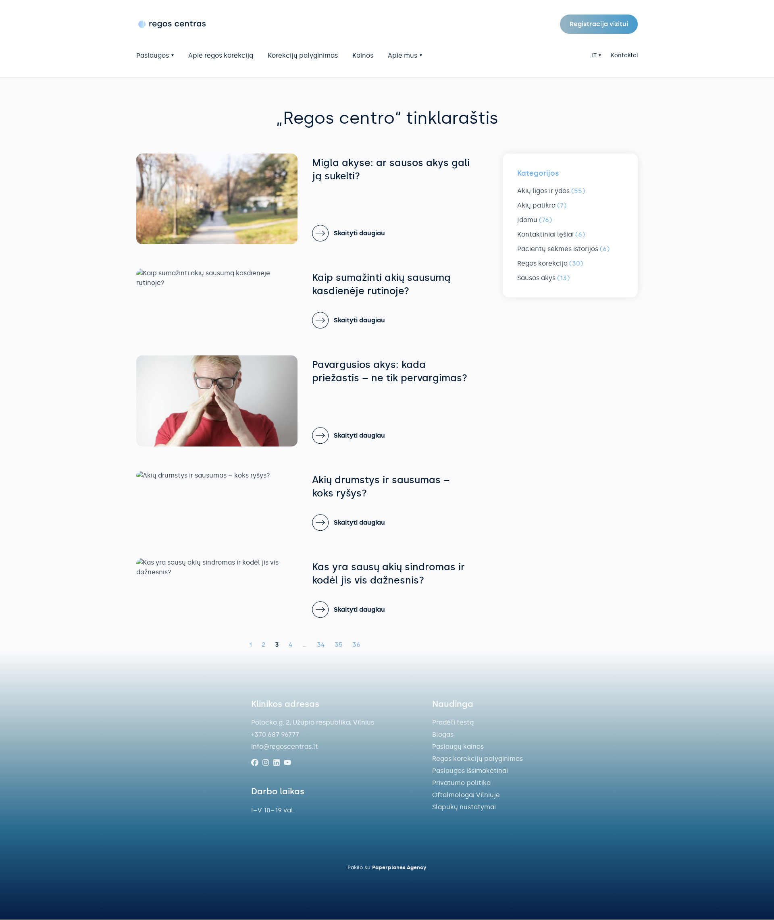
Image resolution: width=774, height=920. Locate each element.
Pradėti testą (453, 722)
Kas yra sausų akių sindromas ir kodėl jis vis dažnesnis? (388, 573)
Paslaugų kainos (458, 746)
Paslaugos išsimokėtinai (470, 771)
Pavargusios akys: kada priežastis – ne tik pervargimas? (389, 371)
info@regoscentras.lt (284, 746)
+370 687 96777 (275, 734)
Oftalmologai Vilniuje (466, 795)
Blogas (443, 734)
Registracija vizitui (599, 24)
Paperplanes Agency (399, 867)
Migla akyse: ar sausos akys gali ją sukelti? (391, 169)
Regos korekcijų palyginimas (477, 758)
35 (339, 644)
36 (356, 644)
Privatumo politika (461, 783)
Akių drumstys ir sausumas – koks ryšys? (381, 486)
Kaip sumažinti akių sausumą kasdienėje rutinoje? (381, 284)
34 (321, 644)
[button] (596, 55)
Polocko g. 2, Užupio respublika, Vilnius (312, 722)
